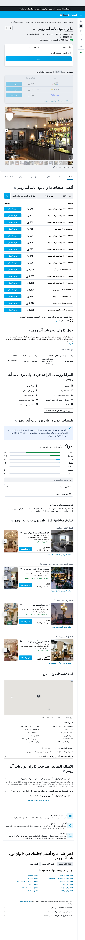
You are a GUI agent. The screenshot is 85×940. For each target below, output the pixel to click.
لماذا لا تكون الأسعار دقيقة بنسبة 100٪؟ (57, 915)
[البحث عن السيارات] (81, 31)
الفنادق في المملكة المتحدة (29, 887)
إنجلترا (42, 22)
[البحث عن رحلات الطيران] (81, 21)
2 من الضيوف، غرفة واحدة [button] (61, 53)
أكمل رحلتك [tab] (34, 864)
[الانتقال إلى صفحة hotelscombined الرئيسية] (68, 15)
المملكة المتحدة (56, 22)
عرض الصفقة (25, 549)
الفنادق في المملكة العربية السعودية (61, 878)
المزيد (71, 343)
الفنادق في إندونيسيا (66, 881)
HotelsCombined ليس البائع (61, 907)
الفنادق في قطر (33, 875)
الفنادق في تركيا (33, 878)
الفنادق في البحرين (66, 884)
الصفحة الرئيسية (68, 22)
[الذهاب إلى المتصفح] (81, 40)
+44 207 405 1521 (65, 37)
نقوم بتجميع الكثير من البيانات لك (60, 911)
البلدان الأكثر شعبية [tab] (65, 864)
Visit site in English (26, 9)
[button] (2, 8)
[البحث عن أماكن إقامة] (81, 26)
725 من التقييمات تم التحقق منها (52, 40)
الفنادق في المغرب (66, 875)
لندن (31, 22)
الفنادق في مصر (33, 884)
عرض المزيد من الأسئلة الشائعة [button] (38, 800)
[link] (59, 554)
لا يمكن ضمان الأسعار (26, 901)
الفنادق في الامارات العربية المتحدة (27, 881)
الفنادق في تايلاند (32, 890)
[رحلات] (81, 46)
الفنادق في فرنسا (67, 887)
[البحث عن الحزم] (81, 35)
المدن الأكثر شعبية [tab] (48, 864)
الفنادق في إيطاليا (67, 890)
